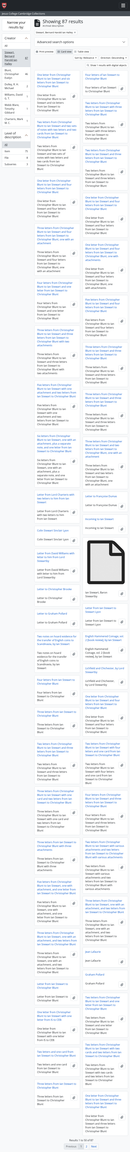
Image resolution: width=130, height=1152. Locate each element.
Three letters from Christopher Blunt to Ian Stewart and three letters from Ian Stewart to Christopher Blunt (103, 352)
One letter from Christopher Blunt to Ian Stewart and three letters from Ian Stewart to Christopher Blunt (103, 1101)
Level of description (13, 135)
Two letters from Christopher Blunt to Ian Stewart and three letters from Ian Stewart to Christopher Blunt (103, 156)
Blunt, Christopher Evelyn (16, 74)
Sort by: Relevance (85, 57)
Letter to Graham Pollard (52, 613)
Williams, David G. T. (16, 96)
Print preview (46, 51)
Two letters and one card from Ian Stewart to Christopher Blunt (56, 1053)
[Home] (5, 6)
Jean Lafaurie (93, 951)
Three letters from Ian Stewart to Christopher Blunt (56, 713)
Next (94, 1146)
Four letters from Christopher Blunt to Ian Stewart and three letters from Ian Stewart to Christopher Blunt (103, 800)
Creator (10, 38)
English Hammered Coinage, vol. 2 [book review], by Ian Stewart (104, 638)
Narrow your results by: (16, 24)
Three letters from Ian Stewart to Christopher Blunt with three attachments (56, 846)
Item (16, 152)
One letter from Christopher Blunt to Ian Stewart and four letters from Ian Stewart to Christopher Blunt (54, 186)
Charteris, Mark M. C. (16, 121)
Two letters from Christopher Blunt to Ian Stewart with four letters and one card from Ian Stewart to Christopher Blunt (102, 749)
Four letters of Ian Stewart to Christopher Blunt (102, 76)
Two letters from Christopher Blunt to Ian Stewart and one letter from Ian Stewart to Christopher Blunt (102, 1003)
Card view (66, 51)
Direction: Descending (113, 57)
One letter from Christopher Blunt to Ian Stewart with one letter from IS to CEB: (54, 1016)
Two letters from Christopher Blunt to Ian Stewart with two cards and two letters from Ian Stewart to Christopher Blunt (103, 1050)
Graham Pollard (94, 974)
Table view (83, 51)
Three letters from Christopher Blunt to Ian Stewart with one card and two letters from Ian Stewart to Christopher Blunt (55, 796)
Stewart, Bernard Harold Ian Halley (16, 58)
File (16, 158)
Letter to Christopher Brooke (54, 589)
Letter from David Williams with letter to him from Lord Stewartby (56, 557)
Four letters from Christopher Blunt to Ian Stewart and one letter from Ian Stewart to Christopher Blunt (55, 288)
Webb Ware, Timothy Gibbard (16, 108)
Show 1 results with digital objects (108, 65)
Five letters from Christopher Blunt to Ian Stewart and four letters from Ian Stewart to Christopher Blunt (102, 305)
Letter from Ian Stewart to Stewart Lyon (100, 610)
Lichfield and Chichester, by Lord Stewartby (104, 670)
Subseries (16, 165)
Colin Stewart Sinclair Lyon (53, 530)
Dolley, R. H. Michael (16, 86)
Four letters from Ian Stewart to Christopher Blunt (56, 681)
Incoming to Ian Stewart (99, 519)
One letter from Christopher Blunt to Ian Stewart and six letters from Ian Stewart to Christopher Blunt (54, 80)
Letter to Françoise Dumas (101, 496)
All (6, 46)
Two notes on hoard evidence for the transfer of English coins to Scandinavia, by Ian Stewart (57, 640)
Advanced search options (55, 42)
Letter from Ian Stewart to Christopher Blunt (52, 985)
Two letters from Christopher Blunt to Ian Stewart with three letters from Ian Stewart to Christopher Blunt (103, 108)
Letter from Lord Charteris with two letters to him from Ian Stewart (55, 498)
